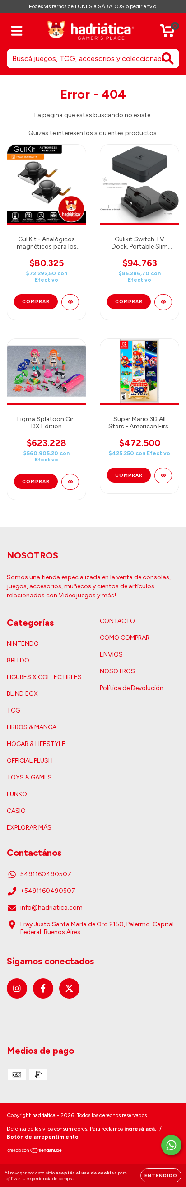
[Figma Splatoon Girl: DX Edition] (70, 482)
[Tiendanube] (35, 1152)
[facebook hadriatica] (43, 988)
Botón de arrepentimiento (43, 1137)
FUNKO (17, 794)
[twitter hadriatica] (69, 988)
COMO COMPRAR (124, 638)
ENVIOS (111, 654)
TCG (13, 710)
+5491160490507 (47, 891)
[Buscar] (167, 58)
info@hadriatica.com (51, 907)
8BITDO (18, 660)
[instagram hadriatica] (17, 988)
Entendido (160, 1175)
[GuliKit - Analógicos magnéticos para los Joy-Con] (70, 302)
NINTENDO (23, 643)
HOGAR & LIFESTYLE (36, 744)
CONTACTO (117, 621)
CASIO (16, 811)
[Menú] (17, 31)
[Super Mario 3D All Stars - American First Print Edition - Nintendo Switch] (163, 475)
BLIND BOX (22, 694)
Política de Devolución (131, 688)
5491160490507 (45, 874)
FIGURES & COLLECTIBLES (44, 677)
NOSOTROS (117, 671)
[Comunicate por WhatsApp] (171, 1145)
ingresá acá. (140, 1129)
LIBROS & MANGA (31, 727)
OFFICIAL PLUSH (30, 761)
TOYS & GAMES (29, 777)
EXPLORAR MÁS (29, 827)
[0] (167, 33)
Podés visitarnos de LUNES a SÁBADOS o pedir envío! (93, 6)
